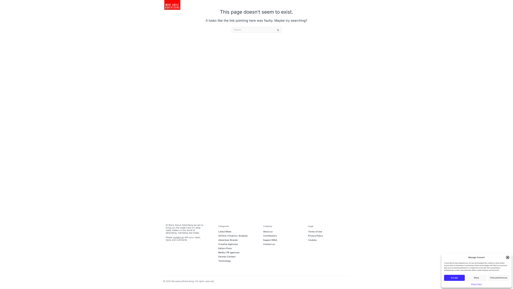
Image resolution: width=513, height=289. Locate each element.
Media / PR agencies (229, 252)
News (226, 5)
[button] (507, 257)
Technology (224, 261)
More (248, 5)
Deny (476, 277)
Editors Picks (225, 248)
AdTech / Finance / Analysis (233, 235)
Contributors (270, 235)
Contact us (269, 244)
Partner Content (226, 256)
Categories (237, 5)
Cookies (312, 240)
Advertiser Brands (228, 240)
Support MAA (270, 240)
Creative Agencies (228, 244)
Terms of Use (315, 231)
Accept (454, 277)
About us (268, 231)
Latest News (224, 231)
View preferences (498, 277)
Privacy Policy (476, 284)
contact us (178, 237)
